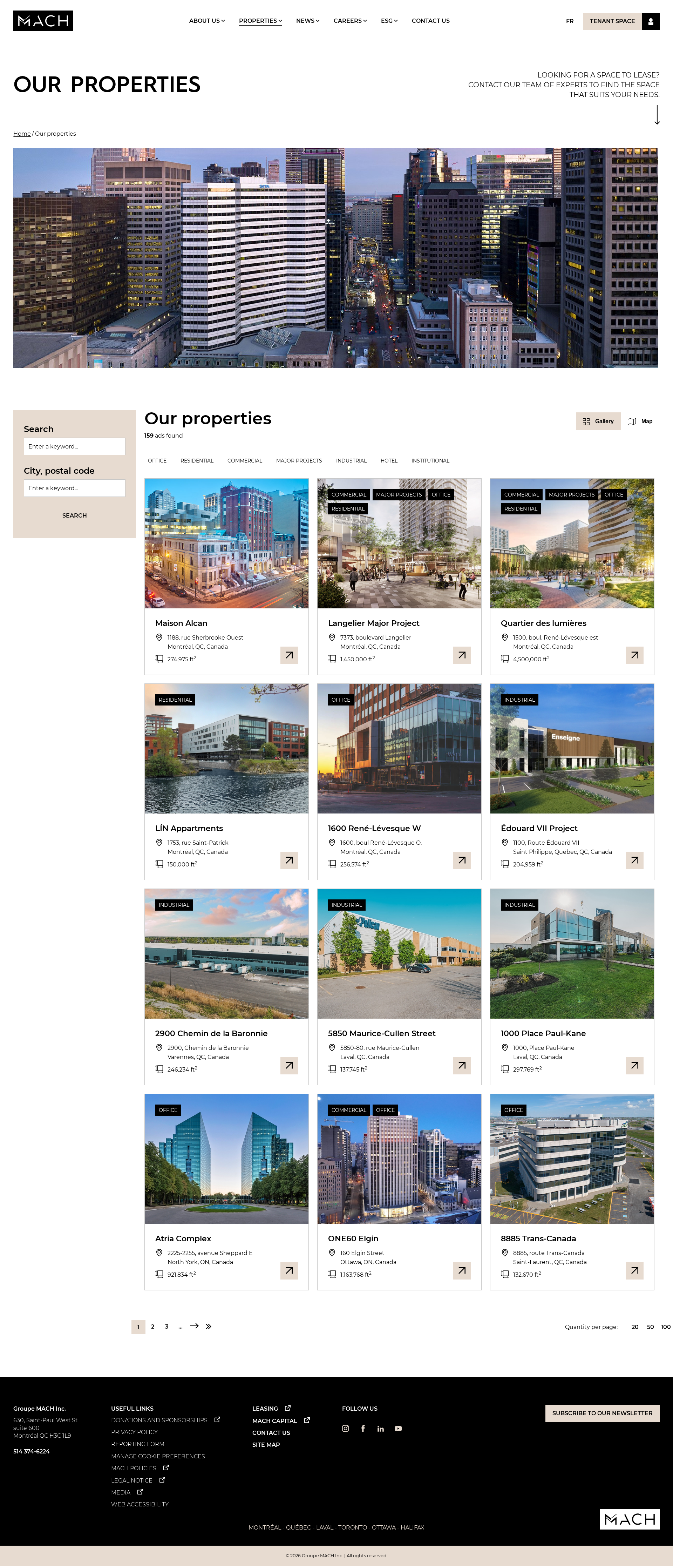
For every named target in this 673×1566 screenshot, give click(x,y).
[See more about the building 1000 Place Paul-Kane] (635, 1065)
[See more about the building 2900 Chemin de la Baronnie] (289, 1065)
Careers (348, 21)
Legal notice (131, 1480)
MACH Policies (133, 1468)
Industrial (351, 461)
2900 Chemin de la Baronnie (211, 1033)
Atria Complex (183, 1238)
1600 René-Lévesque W (374, 828)
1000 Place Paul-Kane (543, 1033)
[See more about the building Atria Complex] (289, 1271)
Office (157, 461)
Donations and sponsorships (159, 1420)
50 (650, 1327)
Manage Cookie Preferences (158, 1456)
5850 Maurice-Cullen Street (382, 1033)
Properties (258, 21)
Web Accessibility (140, 1504)
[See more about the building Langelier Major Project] (462, 655)
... (180, 1326)
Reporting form (137, 1444)
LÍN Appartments (189, 828)
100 (666, 1327)
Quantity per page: (591, 1327)
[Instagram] (345, 1430)
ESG (387, 21)
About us (205, 21)
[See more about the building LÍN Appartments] (289, 860)
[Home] (43, 21)
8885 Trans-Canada (538, 1238)
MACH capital (274, 1421)
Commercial (244, 461)
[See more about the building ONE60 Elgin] (462, 1271)
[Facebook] (363, 1430)
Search (39, 429)
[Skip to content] (657, 114)
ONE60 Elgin (353, 1238)
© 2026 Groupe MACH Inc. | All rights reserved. (337, 1555)
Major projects (299, 461)
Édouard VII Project (539, 828)
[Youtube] (398, 1430)
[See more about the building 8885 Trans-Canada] (635, 1271)
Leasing (265, 1408)
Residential (197, 461)
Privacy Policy (134, 1432)
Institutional (430, 461)
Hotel (389, 461)
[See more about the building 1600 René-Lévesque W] (462, 860)
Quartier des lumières (543, 623)
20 (635, 1327)
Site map (266, 1445)
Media (120, 1492)
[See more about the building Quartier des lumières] (635, 655)
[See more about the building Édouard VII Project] (635, 860)
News (306, 21)
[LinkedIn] (380, 1430)
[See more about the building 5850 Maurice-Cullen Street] (462, 1065)
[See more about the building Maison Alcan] (289, 655)
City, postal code (59, 471)
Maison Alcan (181, 623)
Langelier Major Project (374, 623)
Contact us (431, 21)
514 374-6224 (31, 1451)
